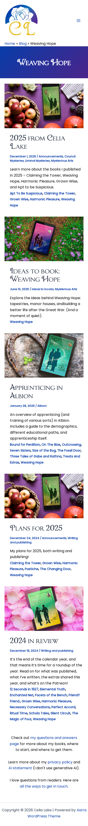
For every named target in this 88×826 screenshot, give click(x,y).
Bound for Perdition (25, 444)
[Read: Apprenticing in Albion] (44, 355)
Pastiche (31, 569)
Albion (42, 406)
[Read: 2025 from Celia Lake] (44, 105)
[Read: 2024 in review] (44, 608)
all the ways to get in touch (44, 786)
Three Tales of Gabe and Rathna (35, 456)
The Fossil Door (69, 450)
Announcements (51, 156)
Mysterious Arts (62, 161)
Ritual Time (19, 713)
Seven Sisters (20, 450)
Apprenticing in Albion (36, 391)
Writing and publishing (57, 650)
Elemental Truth (52, 689)
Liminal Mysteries (37, 161)
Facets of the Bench (51, 695)
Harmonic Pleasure (45, 199)
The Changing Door (55, 569)
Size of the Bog (44, 450)
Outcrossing (71, 444)
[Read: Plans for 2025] (44, 495)
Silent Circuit (60, 713)
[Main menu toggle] (78, 21)
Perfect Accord (63, 707)
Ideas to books (43, 289)
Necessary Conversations (30, 707)
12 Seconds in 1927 (24, 689)
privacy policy (60, 762)
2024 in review (34, 640)
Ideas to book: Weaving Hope (35, 274)
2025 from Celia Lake (37, 141)
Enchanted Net (21, 695)
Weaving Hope (21, 322)
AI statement (20, 768)
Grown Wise (19, 199)
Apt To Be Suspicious (26, 193)
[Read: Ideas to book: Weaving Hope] (44, 238)
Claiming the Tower (59, 193)
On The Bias (51, 444)
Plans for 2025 (36, 527)
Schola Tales (39, 713)
